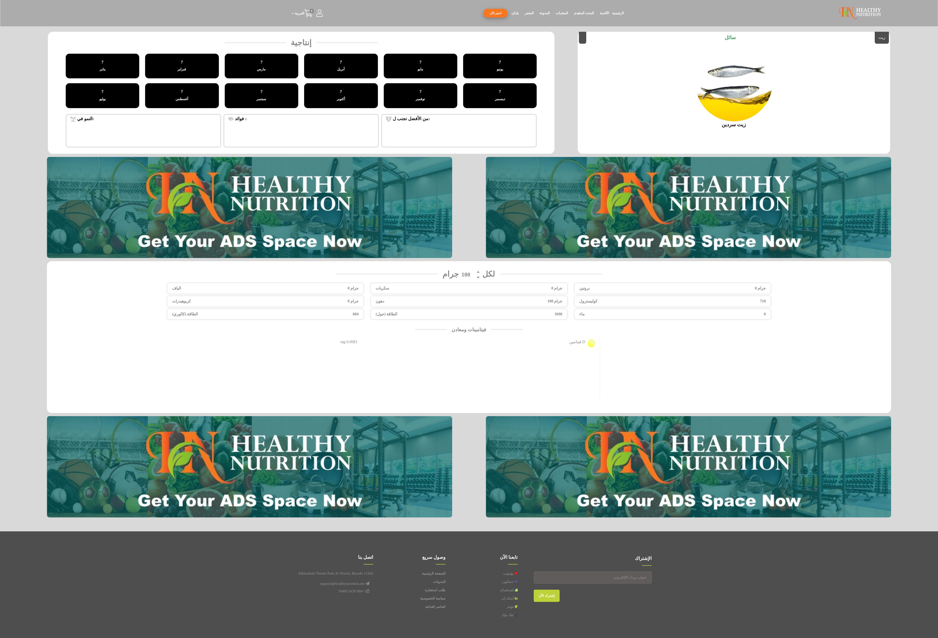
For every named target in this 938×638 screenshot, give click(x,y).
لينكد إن (508, 598)
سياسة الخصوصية (433, 598)
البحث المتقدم (584, 13)
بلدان (515, 13)
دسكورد (508, 582)
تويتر (511, 606)
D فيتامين (577, 342)
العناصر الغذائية (435, 606)
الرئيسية (618, 13)
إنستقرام (507, 590)
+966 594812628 (351, 591)
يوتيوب (509, 573)
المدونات (439, 582)
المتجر (529, 13)
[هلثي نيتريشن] (860, 13)
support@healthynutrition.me (342, 584)
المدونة (545, 13)
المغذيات (562, 13)
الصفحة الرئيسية (434, 573)
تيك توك (508, 615)
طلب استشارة (435, 590)
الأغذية (604, 13)
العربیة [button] (299, 13)
